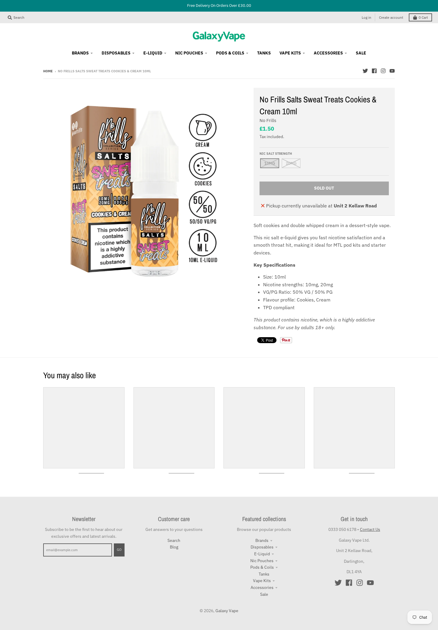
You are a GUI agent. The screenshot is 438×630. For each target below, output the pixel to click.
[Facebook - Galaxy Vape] (374, 71)
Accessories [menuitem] (328, 53)
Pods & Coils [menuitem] (230, 53)
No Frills (268, 120)
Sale (264, 594)
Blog (174, 547)
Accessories (262, 587)
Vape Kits (262, 580)
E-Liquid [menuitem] (152, 53)
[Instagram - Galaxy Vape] (383, 71)
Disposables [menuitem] (116, 53)
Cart (423, 17)
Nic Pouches (262, 560)
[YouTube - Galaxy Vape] (392, 71)
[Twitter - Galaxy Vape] (365, 71)
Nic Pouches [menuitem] (189, 53)
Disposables (262, 547)
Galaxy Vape (226, 610)
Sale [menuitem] (361, 53)
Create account (391, 17)
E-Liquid (262, 553)
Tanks (264, 574)
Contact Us (370, 529)
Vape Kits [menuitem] (290, 53)
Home (48, 71)
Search (173, 540)
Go (119, 550)
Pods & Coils (262, 567)
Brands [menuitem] (80, 53)
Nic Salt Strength (276, 153)
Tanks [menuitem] (264, 53)
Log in (366, 17)
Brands (261, 540)
